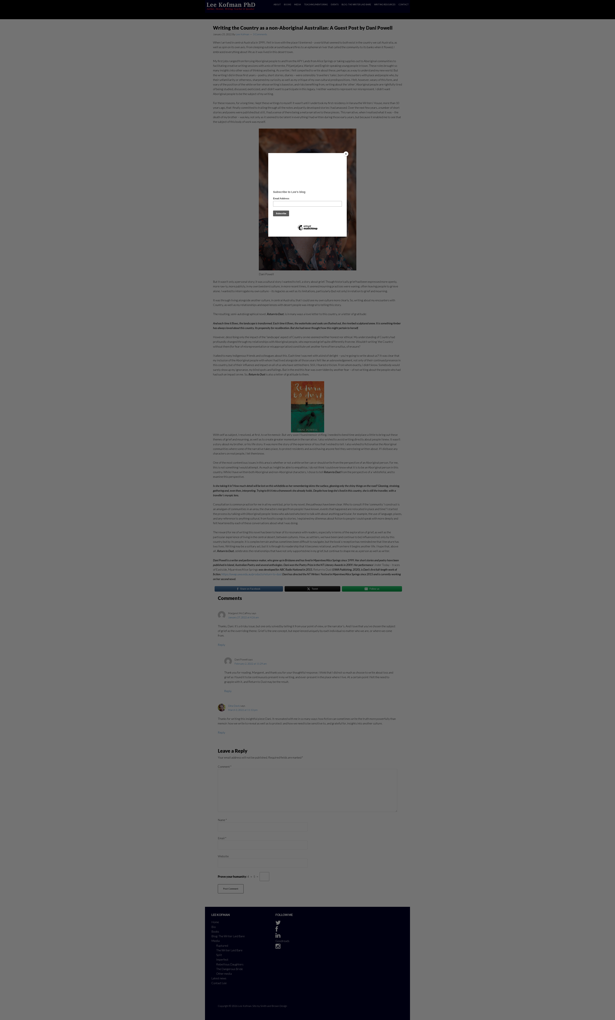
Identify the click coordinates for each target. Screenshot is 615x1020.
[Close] (346, 153)
